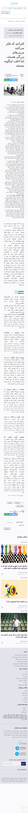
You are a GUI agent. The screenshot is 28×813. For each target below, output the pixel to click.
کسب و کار (20, 542)
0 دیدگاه (11, 547)
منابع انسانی (24, 729)
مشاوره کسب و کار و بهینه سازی (20, 693)
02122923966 (23, 757)
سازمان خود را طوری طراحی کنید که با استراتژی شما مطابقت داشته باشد (14, 603)
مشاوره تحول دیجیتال (22, 697)
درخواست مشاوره (23, 716)
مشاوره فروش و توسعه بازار (21, 702)
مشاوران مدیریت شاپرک (20, 21)
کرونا (26, 727)
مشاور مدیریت (16, 102)
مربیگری (17, 538)
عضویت (23, 801)
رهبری (25, 733)
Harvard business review (14, 530)
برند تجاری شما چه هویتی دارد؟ (16, 637)
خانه (26, 707)
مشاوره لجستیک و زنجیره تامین (20, 699)
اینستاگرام (24, 748)
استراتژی (25, 735)
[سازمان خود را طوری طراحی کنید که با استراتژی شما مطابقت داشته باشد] (14, 589)
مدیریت (25, 737)
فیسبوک (24, 743)
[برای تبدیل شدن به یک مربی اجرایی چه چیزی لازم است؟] (14, 658)
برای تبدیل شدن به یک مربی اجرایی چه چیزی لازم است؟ (14, 672)
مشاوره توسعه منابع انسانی (21, 691)
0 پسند (19, 547)
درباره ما (25, 712)
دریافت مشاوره (11, 21)
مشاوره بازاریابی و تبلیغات (21, 695)
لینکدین (24, 746)
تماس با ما (25, 710)
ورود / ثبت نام (5, 12)
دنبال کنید (8, 75)
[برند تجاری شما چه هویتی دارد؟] (14, 624)
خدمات (25, 718)
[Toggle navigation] (25, 16)
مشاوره (10, 538)
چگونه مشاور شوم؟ (23, 721)
